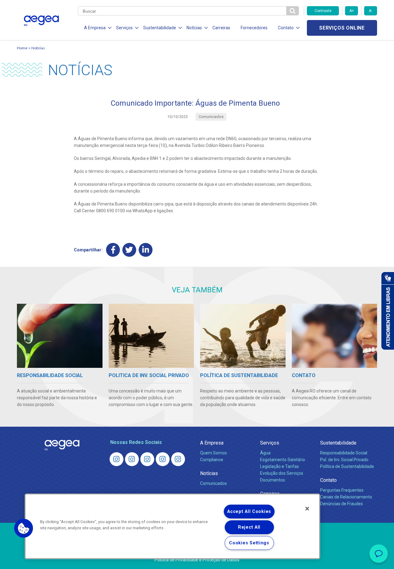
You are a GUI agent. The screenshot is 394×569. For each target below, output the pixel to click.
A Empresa (211, 443)
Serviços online (342, 28)
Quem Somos (213, 452)
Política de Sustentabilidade (347, 466)
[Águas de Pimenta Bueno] (163, 459)
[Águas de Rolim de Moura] (178, 459)
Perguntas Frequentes (342, 490)
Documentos (272, 480)
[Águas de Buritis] (132, 459)
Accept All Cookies (249, 511)
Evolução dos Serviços (281, 473)
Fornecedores (254, 27)
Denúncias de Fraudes (341, 503)
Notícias (38, 48)
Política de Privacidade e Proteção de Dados (197, 559)
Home (22, 48)
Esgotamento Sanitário (282, 459)
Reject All (249, 527)
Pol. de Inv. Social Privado (344, 459)
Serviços (269, 443)
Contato (328, 480)
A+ (351, 11)
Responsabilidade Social (343, 452)
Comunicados (213, 483)
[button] (24, 528)
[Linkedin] (146, 250)
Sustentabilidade (338, 443)
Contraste (323, 11)
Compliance (211, 459)
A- (370, 11)
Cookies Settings (249, 543)
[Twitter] (129, 250)
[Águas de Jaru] (147, 459)
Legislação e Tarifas (279, 466)
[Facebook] (113, 250)
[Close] (307, 508)
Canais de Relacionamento (346, 496)
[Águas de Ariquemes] (116, 459)
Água (265, 452)
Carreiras (221, 27)
